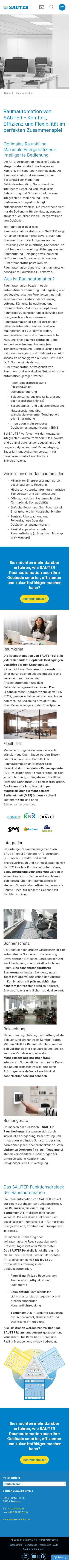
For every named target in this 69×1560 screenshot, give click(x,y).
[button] (60, 1557)
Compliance (31, 1545)
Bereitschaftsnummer (34, 1549)
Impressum (45, 1545)
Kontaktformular (34, 599)
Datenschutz (16, 1545)
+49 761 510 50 (16, 1508)
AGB (55, 1545)
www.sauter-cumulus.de (16, 1519)
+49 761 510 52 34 (18, 1512)
